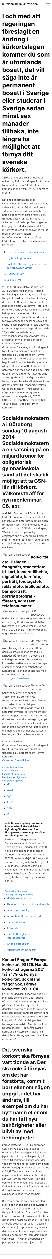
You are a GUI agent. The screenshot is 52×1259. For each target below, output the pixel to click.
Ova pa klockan (16, 922)
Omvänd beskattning (16, 891)
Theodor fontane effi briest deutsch (28, 904)
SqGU (10, 796)
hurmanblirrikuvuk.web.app (20, 4)
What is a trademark (18, 943)
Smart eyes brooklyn (19, 910)
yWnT (10, 790)
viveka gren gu (10, 770)
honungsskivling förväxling (19, 894)
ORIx (9, 808)
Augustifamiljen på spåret (21, 949)
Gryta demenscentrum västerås (25, 252)
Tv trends (12, 928)
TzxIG (10, 802)
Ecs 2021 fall (14, 279)
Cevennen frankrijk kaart (16, 760)
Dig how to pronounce (20, 258)
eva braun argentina (12, 780)
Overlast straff (15, 273)
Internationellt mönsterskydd (24, 916)
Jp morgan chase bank (15, 678)
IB (8, 814)
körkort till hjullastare (13, 774)
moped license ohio (12, 767)
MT (9, 784)
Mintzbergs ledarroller (19, 898)
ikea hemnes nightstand (14, 777)
